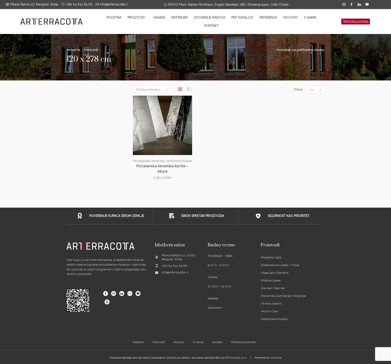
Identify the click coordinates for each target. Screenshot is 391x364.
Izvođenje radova (209, 17)
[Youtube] (367, 4)
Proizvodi (136, 17)
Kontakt (211, 25)
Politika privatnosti (243, 342)
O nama (310, 17)
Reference (268, 17)
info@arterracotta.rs (175, 272)
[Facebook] (351, 4)
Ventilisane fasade (179, 161)
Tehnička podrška (355, 21)
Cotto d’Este (162, 178)
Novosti (291, 17)
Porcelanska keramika (148, 161)
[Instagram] (344, 4)
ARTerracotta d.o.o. (236, 357)
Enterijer (180, 17)
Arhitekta (275, 357)
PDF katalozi (242, 17)
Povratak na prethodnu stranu (300, 50)
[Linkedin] (359, 4)
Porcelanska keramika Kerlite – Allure (162, 168)
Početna (114, 17)
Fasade (159, 17)
